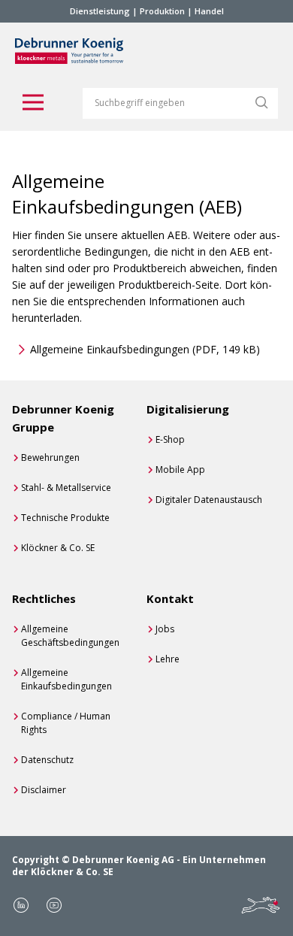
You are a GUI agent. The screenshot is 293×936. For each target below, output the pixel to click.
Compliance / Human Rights (65, 723)
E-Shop (170, 439)
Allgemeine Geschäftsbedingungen (70, 635)
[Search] (261, 102)
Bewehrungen (50, 457)
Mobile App (180, 469)
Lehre (168, 659)
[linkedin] (21, 905)
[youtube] (54, 905)
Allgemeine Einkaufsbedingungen (145, 349)
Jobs (165, 628)
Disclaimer (43, 789)
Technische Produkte (65, 517)
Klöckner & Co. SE (58, 547)
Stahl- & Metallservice (66, 487)
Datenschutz (47, 759)
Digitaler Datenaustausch (209, 499)
